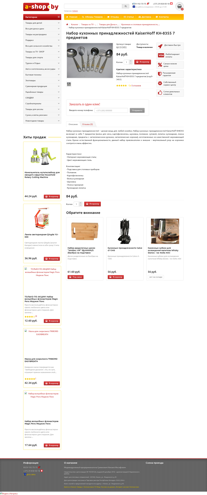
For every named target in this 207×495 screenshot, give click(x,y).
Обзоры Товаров (94, 16)
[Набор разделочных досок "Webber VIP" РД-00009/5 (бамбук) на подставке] (85, 231)
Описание (73, 124)
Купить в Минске (70, 487)
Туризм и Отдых (32, 63)
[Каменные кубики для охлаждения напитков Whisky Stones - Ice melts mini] (165, 231)
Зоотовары (30, 80)
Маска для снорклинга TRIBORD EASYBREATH (41, 360)
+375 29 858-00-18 (161, 3)
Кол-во (119, 62)
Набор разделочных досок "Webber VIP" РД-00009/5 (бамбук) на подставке (81, 250)
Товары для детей (33, 22)
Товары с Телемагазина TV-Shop (88, 487)
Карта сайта (30, 474)
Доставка (146, 16)
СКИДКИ (29, 97)
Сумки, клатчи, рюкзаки (36, 115)
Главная (73, 16)
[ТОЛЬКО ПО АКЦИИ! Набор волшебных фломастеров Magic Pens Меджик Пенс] (42, 272)
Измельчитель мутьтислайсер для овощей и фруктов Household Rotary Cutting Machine (42, 174)
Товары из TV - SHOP (34, 51)
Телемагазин (134, 487)
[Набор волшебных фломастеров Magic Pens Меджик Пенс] (42, 395)
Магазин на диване (108, 487)
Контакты (164, 16)
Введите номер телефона (81, 110)
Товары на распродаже (36, 34)
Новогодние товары (34, 120)
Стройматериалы (33, 103)
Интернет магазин (122, 487)
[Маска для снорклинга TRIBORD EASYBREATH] (42, 333)
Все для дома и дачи (34, 28)
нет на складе (155, 277)
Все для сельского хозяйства (38, 46)
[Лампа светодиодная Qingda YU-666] (42, 217)
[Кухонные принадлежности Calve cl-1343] (125, 231)
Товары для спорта (34, 57)
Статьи (130, 16)
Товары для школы (34, 109)
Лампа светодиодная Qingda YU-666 (41, 235)
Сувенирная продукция (36, 86)
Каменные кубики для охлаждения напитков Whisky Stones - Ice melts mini (163, 250)
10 (36, 316)
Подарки (29, 40)
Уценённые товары (34, 92)
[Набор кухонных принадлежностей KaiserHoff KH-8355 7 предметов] (89, 60)
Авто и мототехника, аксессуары (40, 69)
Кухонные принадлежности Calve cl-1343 (125, 249)
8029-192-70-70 (139, 3)
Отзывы (115, 16)
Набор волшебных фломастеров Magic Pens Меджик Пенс (41, 422)
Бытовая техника (33, 74)
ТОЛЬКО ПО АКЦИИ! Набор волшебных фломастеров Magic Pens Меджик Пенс (41, 299)
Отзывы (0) (87, 124)
